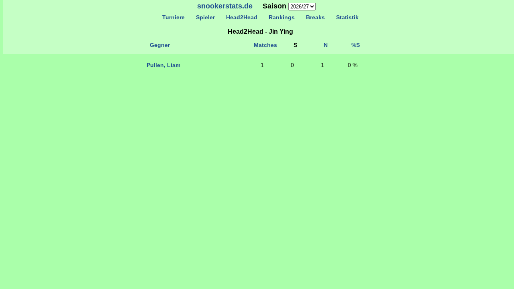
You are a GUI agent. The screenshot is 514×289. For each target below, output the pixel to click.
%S (355, 45)
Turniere (173, 17)
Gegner (160, 45)
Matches (265, 45)
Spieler (205, 17)
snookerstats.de (225, 6)
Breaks (315, 17)
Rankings (282, 17)
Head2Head (241, 17)
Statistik (347, 17)
